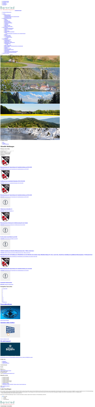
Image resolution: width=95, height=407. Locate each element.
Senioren (5, 32)
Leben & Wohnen (5, 27)
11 (2, 298)
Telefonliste (6, 20)
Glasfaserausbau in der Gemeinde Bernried (11, 51)
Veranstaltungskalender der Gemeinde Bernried (11, 16)
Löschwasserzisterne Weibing (9, 49)
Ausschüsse (6, 24)
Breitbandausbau (7, 40)
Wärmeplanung (6, 50)
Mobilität (5, 34)
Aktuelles (3, 13)
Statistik (5, 397)
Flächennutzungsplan (7, 48)
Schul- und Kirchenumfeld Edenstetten (10, 52)
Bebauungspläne (7, 46)
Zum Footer (4, 4)
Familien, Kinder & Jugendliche (9, 31)
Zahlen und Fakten (7, 25)
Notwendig (5, 396)
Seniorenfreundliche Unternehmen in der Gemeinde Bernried (15, 33)
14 (2, 301)
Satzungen (6, 47)
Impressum (4, 361)
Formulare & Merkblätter (8, 22)
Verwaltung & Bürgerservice (6, 12)
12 (2, 299)
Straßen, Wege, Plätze (7, 45)
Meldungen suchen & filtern (5, 148)
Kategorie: (2, 151)
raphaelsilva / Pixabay (5, 383)
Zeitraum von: (2, 152)
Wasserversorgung (9, 37)
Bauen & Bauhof (5, 38)
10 (2, 297)
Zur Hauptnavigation (5, 1)
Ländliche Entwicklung (8, 41)
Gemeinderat (6, 23)
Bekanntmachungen (7, 15)
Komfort (5, 398)
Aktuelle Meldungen (7, 14)
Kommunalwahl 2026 (7, 17)
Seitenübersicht (4, 362)
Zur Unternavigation (5, 2)
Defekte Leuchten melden (8, 26)
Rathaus (5, 19)
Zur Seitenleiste (4, 3)
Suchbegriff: (2, 150)
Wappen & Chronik (7, 35)
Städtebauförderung (7, 43)
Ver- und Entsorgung (7, 36)
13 (2, 300)
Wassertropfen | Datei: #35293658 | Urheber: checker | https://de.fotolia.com (14, 384)
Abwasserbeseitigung (7, 39)
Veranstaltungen (6, 30)
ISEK (7, 44)
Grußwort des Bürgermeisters (9, 28)
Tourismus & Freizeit (5, 53)
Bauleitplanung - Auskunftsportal (9, 42)
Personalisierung (6, 399)
